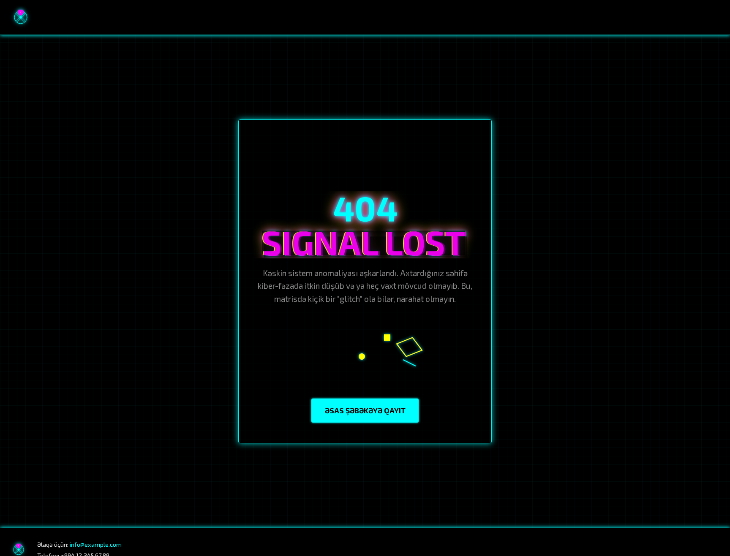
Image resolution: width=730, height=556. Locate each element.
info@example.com (96, 544)
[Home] (20, 17)
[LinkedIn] (695, 549)
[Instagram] (677, 549)
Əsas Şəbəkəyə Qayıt (365, 410)
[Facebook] (659, 549)
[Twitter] (713, 549)
